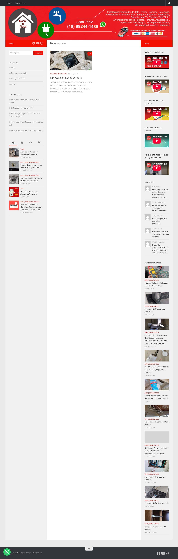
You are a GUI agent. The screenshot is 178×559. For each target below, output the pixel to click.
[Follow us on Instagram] (41, 43)
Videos (13, 84)
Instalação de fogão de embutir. (156, 503)
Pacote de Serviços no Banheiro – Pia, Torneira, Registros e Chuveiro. (157, 369)
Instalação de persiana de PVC (22, 108)
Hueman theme (36, 553)
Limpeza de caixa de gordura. (66, 77)
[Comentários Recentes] (30, 142)
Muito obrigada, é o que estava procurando (159, 221)
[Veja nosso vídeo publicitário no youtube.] (37, 43)
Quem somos (20, 3)
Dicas (13, 67)
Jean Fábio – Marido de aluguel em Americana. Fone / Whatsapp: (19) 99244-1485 (31, 207)
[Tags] (39, 142)
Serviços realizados (58, 74)
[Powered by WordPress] (17, 552)
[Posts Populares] (22, 142)
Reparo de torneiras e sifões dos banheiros (27, 130)
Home (9, 3)
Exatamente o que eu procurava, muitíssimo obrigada (160, 234)
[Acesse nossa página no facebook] (33, 43)
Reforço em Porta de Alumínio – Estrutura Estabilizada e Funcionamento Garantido (156, 451)
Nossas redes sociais (18, 73)
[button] (7, 552)
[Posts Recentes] (13, 142)
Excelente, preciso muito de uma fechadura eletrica (159, 208)
